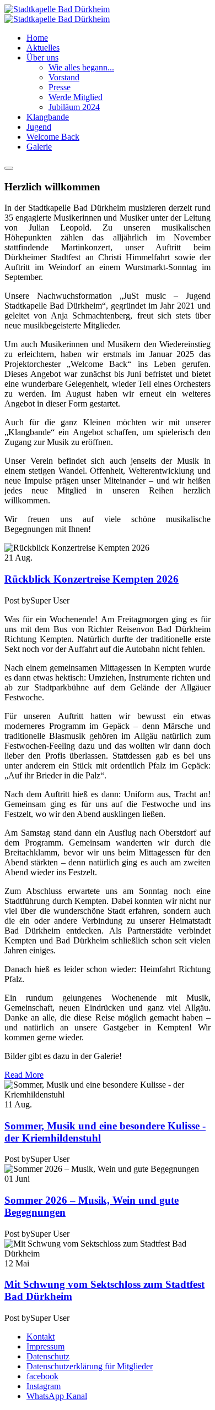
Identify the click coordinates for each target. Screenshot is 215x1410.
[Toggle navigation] (8, 168)
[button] (42, 57)
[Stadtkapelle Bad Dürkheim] (57, 14)
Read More (24, 1074)
